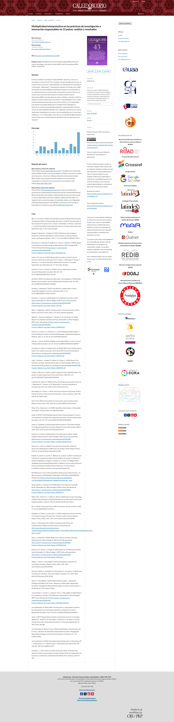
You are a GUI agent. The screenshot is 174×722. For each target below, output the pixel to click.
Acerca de (48, 13)
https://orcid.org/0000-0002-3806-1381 (41, 42)
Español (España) (123, 38)
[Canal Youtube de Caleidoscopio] (135, 416)
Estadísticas (59, 13)
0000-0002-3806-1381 (44, 183)
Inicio (33, 20)
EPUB (107, 71)
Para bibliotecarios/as (124, 59)
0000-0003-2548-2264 (65, 205)
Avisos (68, 13)
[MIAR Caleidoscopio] (130, 228)
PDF (99, 71)
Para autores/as (122, 56)
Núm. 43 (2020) (49, 20)
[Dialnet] (130, 239)
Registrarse (136, 1)
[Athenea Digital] (130, 319)
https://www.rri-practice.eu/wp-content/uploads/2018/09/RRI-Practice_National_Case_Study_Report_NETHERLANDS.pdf (51, 600)
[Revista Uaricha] (130, 343)
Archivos (38, 13)
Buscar (141, 13)
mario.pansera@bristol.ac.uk (50, 171)
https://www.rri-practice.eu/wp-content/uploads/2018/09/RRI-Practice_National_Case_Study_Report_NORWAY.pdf (51, 324)
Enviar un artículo (125, 23)
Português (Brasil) (123, 41)
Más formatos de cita (94, 104)
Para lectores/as (123, 53)
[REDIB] (130, 261)
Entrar (143, 1)
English (120, 35)
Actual (31, 13)
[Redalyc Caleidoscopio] (130, 305)
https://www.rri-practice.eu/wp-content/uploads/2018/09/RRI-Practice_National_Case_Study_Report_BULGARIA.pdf (49, 250)
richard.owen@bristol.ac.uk (50, 190)
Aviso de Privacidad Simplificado (87, 700)
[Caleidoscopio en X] (128, 416)
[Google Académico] (130, 182)
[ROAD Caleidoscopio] (130, 153)
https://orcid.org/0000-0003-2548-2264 (41, 49)
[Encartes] (130, 331)
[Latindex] (130, 197)
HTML (92, 71)
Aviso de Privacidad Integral (87, 698)
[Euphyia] (130, 338)
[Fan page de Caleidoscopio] (125, 416)
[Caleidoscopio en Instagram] (132, 416)
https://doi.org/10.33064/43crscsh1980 (47, 56)
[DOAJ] (130, 276)
